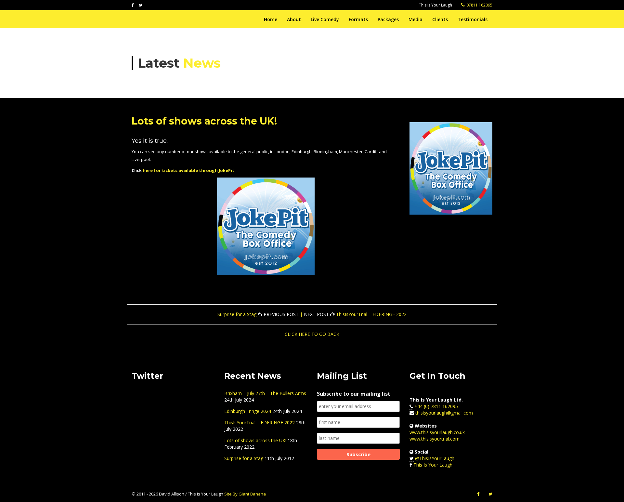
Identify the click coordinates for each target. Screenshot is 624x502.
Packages (388, 19)
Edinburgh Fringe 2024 (247, 411)
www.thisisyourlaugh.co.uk (437, 432)
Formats (358, 19)
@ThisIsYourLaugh (434, 458)
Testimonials (473, 19)
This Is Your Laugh (432, 465)
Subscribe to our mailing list (353, 393)
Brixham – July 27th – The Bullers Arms (265, 393)
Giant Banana (252, 494)
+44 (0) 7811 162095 (436, 406)
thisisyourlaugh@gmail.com (444, 413)
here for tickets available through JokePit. (189, 170)
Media (415, 19)
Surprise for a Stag (236, 314)
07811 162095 (479, 5)
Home (270, 19)
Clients (440, 19)
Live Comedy (325, 19)
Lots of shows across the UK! (255, 440)
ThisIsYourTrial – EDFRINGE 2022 (371, 314)
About (294, 19)
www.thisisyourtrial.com (435, 439)
